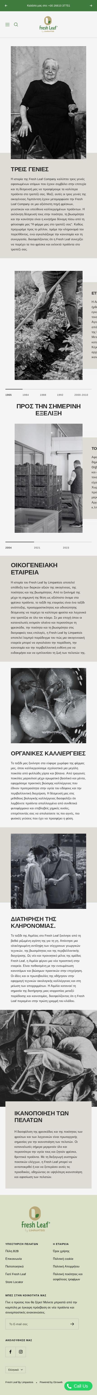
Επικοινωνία (13, 1258)
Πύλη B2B (12, 1251)
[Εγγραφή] (72, 1324)
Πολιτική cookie (63, 1258)
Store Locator (14, 1282)
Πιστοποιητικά (14, 1266)
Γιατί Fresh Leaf (15, 1274)
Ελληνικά (13, 1369)
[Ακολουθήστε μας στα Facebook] (10, 1352)
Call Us (80, 1386)
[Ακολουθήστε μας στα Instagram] (21, 1352)
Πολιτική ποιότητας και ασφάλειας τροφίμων (68, 1276)
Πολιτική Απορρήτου (66, 1266)
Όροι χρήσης (61, 1251)
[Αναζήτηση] (16, 25)
